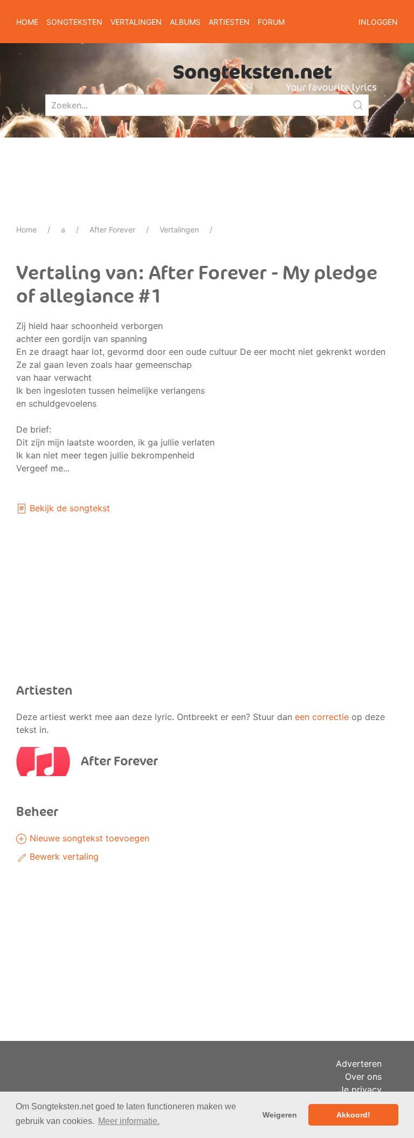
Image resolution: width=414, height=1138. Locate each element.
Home (27, 21)
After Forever (112, 229)
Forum (271, 21)
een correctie (322, 716)
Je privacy (360, 1089)
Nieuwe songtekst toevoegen (88, 838)
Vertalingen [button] (136, 21)
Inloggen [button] (378, 21)
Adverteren (359, 1063)
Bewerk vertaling (63, 856)
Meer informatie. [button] (129, 1121)
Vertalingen (179, 229)
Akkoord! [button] (353, 1114)
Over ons (363, 1076)
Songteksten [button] (74, 21)
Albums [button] (185, 21)
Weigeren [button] (280, 1114)
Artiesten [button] (229, 21)
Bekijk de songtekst (68, 508)
